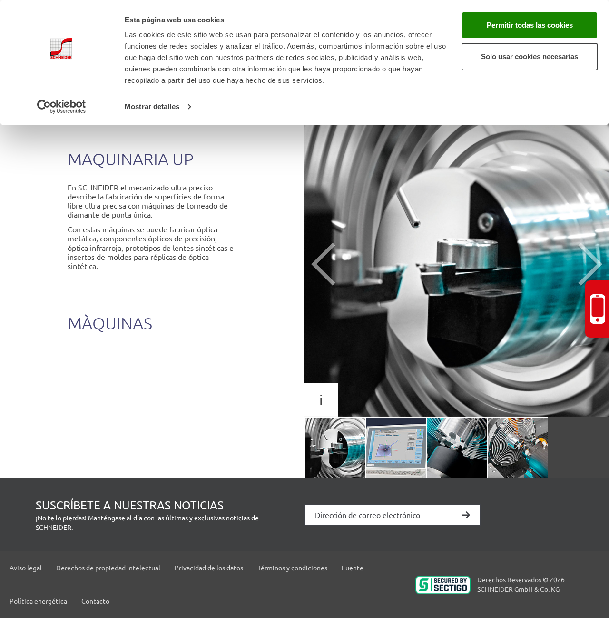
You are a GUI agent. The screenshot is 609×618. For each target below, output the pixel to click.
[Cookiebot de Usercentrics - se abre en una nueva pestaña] (61, 107)
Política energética (38, 601)
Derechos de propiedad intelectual (108, 567)
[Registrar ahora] (465, 515)
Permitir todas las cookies (530, 25)
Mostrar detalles (152, 106)
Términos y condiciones (292, 567)
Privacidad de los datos (209, 567)
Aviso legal (26, 567)
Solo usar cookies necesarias (529, 56)
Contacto (95, 601)
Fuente (352, 567)
